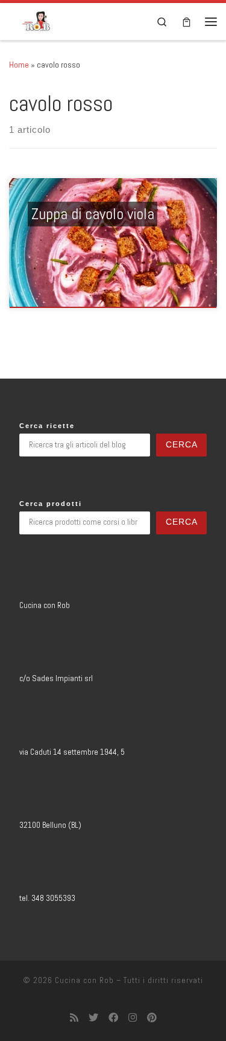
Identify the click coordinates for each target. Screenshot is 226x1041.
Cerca (182, 444)
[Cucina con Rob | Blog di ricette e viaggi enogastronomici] (36, 20)
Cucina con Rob (84, 980)
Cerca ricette (47, 425)
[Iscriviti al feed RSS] (74, 1017)
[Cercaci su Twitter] (93, 1017)
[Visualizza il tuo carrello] (186, 21)
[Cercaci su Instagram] (132, 1017)
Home (19, 64)
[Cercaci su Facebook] (113, 1017)
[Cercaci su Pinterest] (152, 1017)
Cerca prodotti (50, 503)
